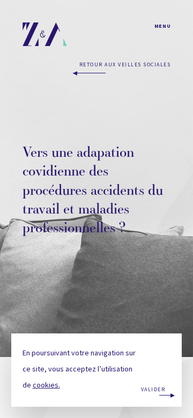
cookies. (46, 385)
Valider (153, 389)
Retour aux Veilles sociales (124, 64)
